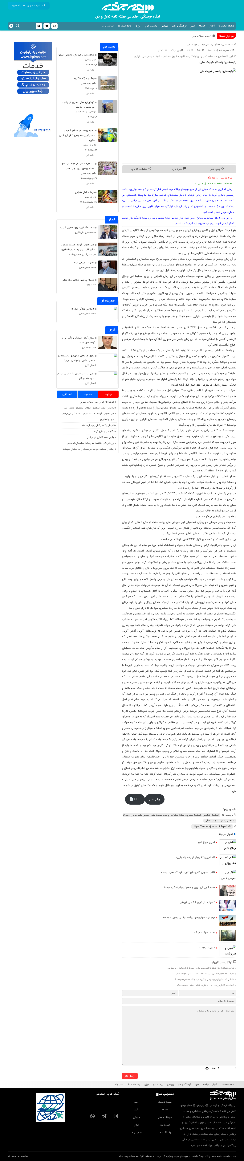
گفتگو (217, 45)
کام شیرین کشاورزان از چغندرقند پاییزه (195, 857)
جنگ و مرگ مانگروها (84, 78)
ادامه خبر (90, 70)
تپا (9, 1156)
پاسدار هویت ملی (160, 815)
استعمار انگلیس (211, 815)
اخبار (212, 25)
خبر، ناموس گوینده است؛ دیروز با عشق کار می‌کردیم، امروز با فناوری (78, 247)
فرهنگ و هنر (179, 25)
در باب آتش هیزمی (85, 192)
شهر (192, 25)
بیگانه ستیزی (177, 815)
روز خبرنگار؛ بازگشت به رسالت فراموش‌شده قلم (91, 443)
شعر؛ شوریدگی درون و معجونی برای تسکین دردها (189, 887)
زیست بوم (151, 25)
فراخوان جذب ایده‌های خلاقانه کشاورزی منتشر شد (89, 408)
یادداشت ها (124, 25)
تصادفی (67, 394)
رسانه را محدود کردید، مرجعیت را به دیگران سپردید (89, 449)
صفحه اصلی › (227, 45)
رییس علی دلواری (140, 815)
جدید (108, 394)
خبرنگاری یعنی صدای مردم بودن (78, 280)
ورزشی (164, 25)
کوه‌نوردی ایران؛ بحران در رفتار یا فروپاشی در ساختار (78, 104)
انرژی (138, 25)
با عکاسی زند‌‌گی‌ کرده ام (83, 309)
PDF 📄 (134, 799)
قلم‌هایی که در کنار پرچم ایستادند (98, 425)
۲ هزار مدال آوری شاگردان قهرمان (197, 902)
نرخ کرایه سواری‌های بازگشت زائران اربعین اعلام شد (189, 918)
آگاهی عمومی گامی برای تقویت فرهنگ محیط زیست (188, 872)
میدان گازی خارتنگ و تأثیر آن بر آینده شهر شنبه (78, 340)
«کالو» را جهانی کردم (84, 263)
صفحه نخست (226, 25)
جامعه (202, 25)
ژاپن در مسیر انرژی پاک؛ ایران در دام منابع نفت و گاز (76, 376)
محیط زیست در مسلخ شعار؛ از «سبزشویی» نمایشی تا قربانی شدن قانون (77, 135)
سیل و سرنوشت (206, 948)
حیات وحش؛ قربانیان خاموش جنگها (77, 55)
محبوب (87, 394)
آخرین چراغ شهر (206, 842)
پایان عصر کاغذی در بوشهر (101, 437)
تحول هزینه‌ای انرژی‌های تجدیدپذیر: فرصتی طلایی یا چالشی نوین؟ (76, 358)
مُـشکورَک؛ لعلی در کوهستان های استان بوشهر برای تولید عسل (78, 166)
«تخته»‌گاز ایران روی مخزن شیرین (77, 228)
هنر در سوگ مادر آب (204, 933)
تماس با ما (107, 25)
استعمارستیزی (193, 815)
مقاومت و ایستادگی (215, 821)
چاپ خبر (216, 169)
